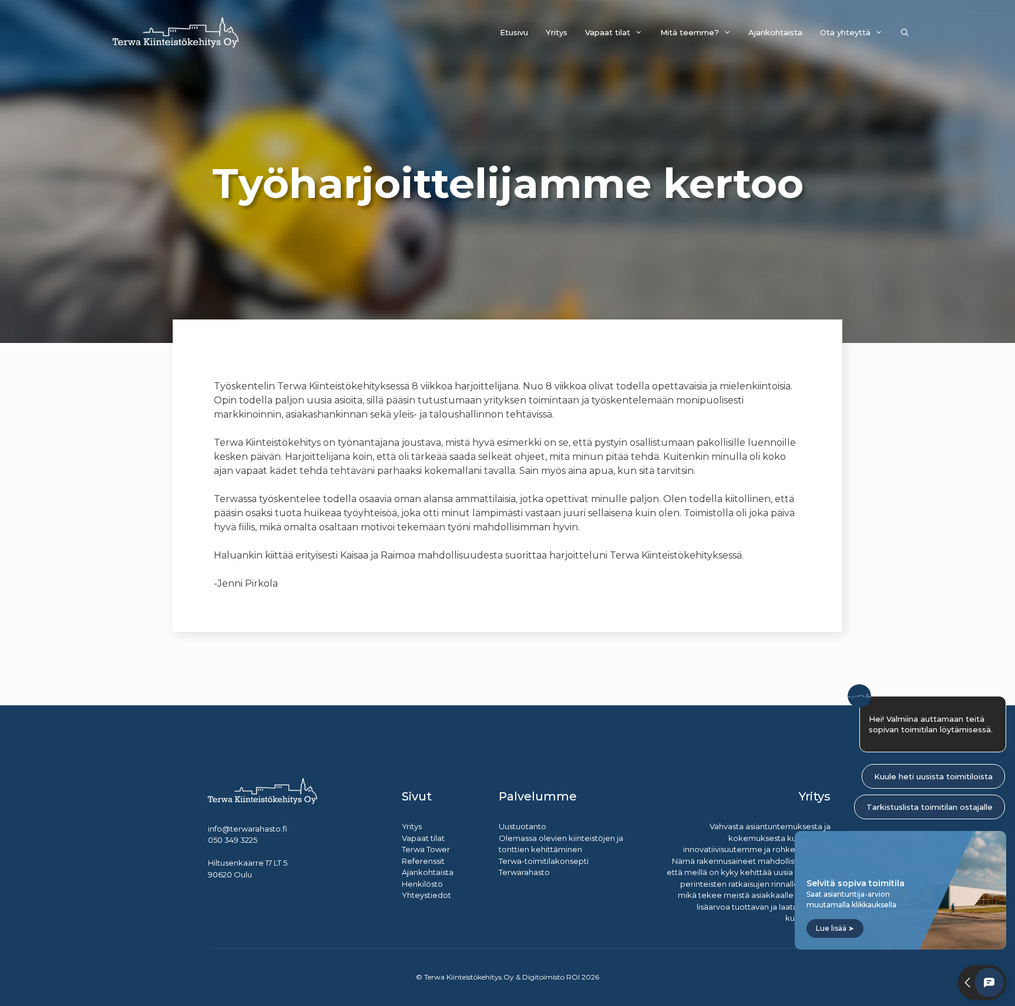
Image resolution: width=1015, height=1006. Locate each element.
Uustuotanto (522, 826)
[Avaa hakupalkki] (905, 32)
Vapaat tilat (607, 32)
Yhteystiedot (426, 895)
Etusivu (514, 32)
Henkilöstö (422, 884)
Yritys (556, 32)
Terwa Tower (426, 849)
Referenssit (423, 861)
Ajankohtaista (775, 32)
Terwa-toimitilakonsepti (544, 861)
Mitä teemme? (689, 32)
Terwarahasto (524, 872)
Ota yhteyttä (845, 32)
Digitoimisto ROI (551, 977)
